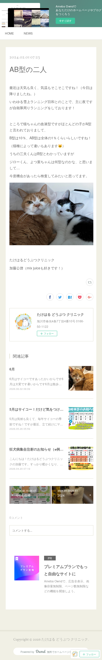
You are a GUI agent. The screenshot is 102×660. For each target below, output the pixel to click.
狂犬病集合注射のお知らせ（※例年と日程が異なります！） (55, 449)
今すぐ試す (65, 20)
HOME (9, 33)
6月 (12, 368)
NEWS (28, 33)
